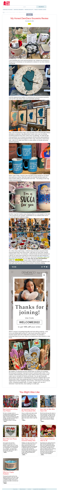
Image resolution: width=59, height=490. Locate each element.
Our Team (29, 489)
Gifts (29, 23)
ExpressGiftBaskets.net (42, 489)
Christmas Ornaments (18, 9)
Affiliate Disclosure (22, 489)
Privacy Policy (15, 489)
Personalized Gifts (29, 9)
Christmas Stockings (8, 9)
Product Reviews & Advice (40, 9)
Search (41, 6)
